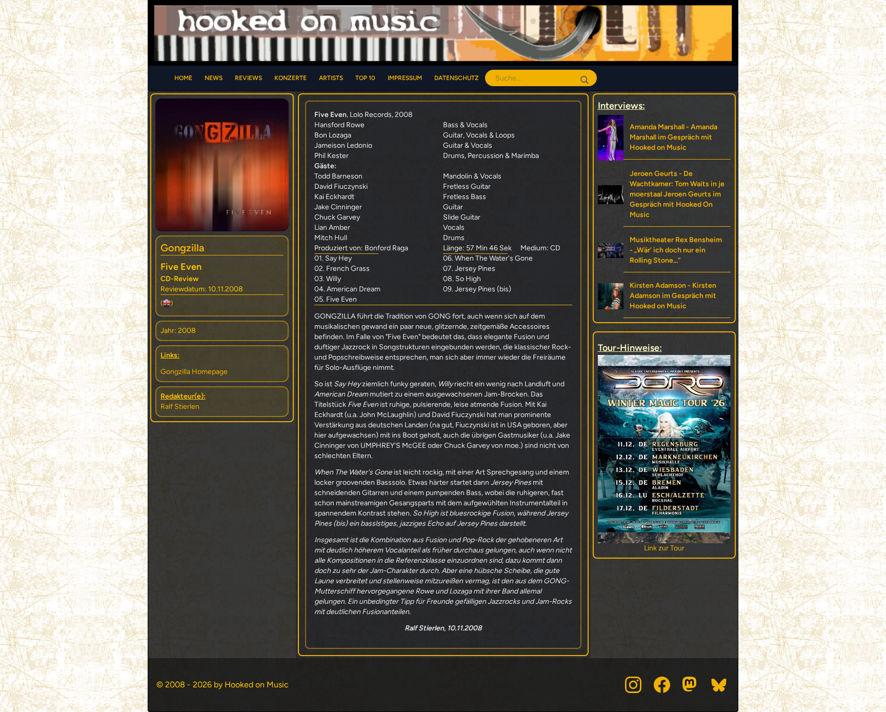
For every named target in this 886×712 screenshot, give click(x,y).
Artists (331, 78)
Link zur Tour (664, 548)
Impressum (405, 78)
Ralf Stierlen (179, 406)
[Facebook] (662, 685)
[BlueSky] (719, 685)
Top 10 (365, 78)
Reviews (248, 78)
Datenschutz (456, 78)
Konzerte (290, 78)
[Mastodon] (690, 685)
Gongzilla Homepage (194, 371)
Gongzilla (182, 248)
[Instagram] (633, 685)
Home (183, 78)
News (214, 78)
